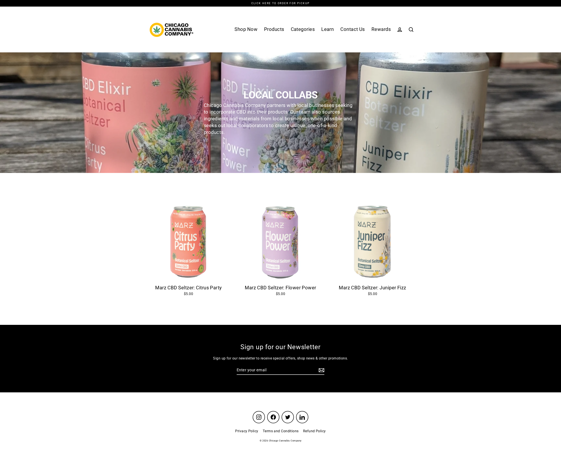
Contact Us (352, 29)
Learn (327, 29)
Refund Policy (314, 431)
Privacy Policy (246, 431)
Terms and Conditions (281, 431)
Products (274, 29)
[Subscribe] (320, 370)
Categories (303, 29)
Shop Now (245, 29)
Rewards (381, 29)
